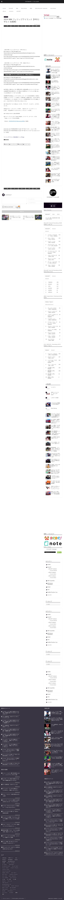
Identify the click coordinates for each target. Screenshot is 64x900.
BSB (31, 8)
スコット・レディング (13, 877)
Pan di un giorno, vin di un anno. (18, 898)
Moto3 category (52, 575)
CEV (48, 589)
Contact (11, 11)
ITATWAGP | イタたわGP (32, 1)
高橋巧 (3, 894)
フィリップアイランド (13, 144)
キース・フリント (4, 874)
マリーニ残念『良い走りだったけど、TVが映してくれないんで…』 (11, 842)
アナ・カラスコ (4, 864)
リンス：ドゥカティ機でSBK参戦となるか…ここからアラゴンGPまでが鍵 (11, 774)
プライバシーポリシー (6, 898)
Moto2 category (52, 572)
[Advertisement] (22, 38)
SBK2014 (6, 144)
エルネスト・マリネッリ (5, 872)
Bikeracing (20, 144)
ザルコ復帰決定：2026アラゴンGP (9, 716)
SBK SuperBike (51, 580)
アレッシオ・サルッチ (15, 866)
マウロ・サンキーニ (5, 889)
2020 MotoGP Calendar (41, 8)
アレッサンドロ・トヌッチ (6, 866)
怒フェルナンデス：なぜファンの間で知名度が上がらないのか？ (11, 848)
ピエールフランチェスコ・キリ (6, 884)
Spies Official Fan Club (11, 861)
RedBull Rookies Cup (52, 592)
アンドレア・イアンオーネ (14, 867)
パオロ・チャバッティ (5, 882)
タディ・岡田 (9, 879)
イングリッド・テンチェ (5, 869)
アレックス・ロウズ (27, 144)
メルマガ (18, 11)
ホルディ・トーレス (5, 887)
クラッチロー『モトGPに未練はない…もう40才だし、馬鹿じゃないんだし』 (11, 789)
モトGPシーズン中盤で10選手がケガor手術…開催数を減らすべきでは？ (11, 779)
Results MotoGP (53, 570)
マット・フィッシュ (13, 889)
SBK (17, 8)
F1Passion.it (4, 859)
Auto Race (53, 8)
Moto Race (24, 8)
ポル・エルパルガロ (13, 887)
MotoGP (11, 8)
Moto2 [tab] (54, 228)
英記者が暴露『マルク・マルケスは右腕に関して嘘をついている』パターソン (11, 831)
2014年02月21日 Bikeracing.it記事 (16, 121)
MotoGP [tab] (47, 214)
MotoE (48, 587)
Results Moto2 (53, 574)
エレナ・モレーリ (13, 872)
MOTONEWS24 (10, 859)
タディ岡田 (14, 879)
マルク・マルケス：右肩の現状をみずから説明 (11, 795)
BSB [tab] (58, 214)
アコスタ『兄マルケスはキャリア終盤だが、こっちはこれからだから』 (11, 806)
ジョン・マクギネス (5, 877)
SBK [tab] (53, 214)
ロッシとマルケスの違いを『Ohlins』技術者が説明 (11, 812)
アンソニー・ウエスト (5, 867)
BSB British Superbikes (50, 584)
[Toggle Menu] (2, 1)
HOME (49, 564)
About (4, 11)
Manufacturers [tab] (49, 304)
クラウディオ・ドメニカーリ (13, 874)
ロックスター (11, 892)
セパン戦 (3, 879)
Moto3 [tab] (47, 231)
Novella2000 (4, 861)
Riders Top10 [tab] (49, 302)
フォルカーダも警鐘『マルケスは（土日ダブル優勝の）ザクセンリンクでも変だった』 (11, 819)
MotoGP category (53, 568)
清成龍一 (16, 892)
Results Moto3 (53, 577)
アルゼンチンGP (11, 864)
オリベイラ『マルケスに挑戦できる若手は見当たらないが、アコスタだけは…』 (11, 801)
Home (4, 8)
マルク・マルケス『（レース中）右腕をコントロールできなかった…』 (11, 825)
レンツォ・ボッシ (4, 892)
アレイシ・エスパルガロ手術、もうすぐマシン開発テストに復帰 (11, 836)
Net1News (16, 859)
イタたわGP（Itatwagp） (51, 549)
